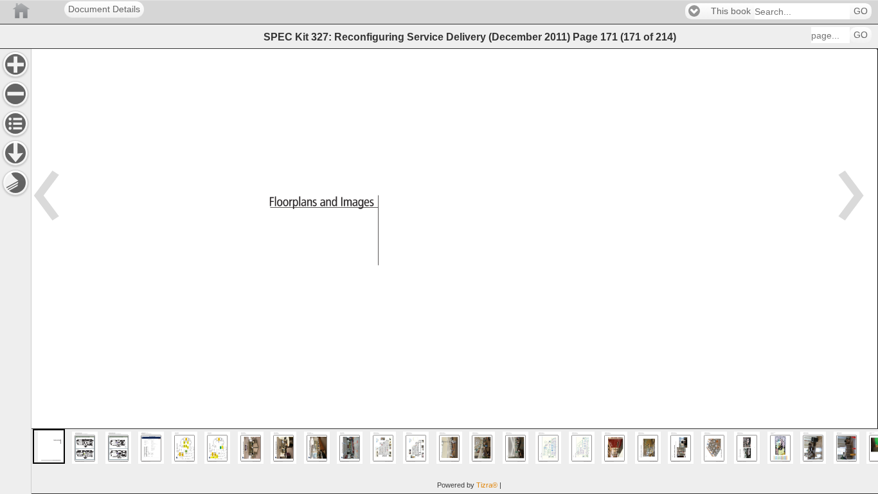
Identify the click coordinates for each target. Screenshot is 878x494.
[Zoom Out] (15, 94)
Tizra (486, 485)
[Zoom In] (15, 64)
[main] (454, 271)
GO (861, 11)
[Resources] (15, 153)
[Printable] (15, 183)
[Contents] (15, 123)
